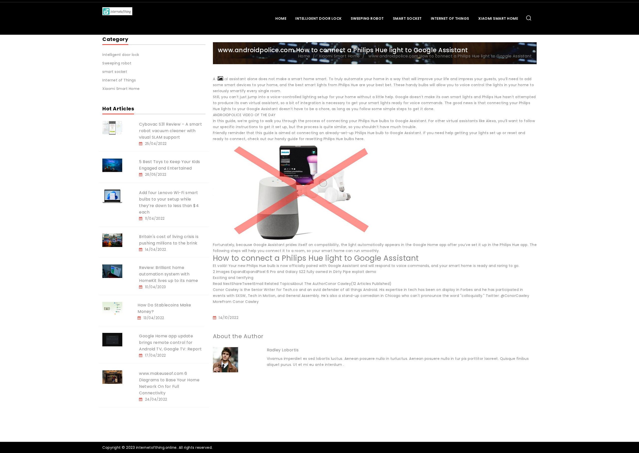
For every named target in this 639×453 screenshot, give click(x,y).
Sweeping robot (367, 18)
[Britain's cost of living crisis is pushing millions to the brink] (112, 239)
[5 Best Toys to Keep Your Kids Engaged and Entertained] (112, 165)
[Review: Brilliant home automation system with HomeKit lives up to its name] (112, 270)
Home (280, 18)
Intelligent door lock (318, 18)
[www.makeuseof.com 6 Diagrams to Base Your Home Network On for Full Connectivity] (112, 376)
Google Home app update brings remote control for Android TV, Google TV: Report (170, 342)
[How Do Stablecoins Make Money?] (112, 308)
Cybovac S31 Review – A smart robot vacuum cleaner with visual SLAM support (170, 130)
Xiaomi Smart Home (498, 18)
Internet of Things (450, 18)
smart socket (407, 18)
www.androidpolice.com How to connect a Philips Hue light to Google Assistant (450, 56)
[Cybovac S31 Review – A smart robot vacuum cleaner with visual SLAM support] (112, 127)
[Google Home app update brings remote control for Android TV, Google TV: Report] (112, 339)
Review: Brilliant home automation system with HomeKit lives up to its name (168, 274)
